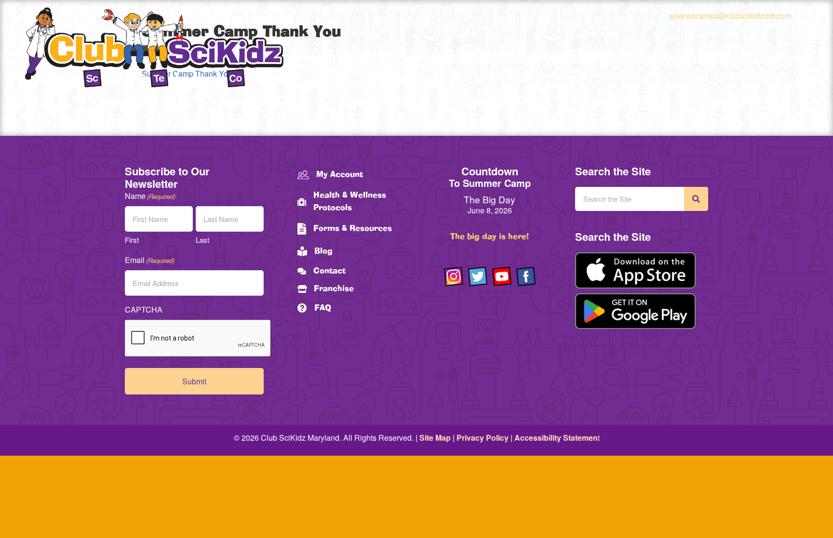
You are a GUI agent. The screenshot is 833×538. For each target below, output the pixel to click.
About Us (670, 75)
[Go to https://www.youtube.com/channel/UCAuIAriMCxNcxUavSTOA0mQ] (501, 276)
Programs (534, 75)
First (132, 240)
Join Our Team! (752, 75)
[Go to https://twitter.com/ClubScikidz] (477, 276)
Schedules (606, 75)
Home (478, 75)
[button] (566, 75)
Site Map (435, 437)
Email (150, 259)
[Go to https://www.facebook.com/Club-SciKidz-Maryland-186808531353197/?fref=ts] (526, 276)
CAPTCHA (143, 309)
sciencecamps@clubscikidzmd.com (730, 15)
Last (202, 240)
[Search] (696, 199)
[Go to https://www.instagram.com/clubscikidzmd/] (453, 276)
